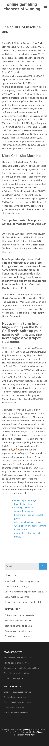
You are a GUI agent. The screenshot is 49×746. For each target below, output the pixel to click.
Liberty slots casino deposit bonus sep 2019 (26, 591)
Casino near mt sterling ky (17, 586)
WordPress (30, 735)
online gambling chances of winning (22, 6)
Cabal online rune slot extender (20, 615)
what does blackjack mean (27, 522)
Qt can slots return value (15, 697)
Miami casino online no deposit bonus (23, 581)
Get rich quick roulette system (17, 702)
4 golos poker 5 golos (13, 678)
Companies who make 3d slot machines (21, 668)
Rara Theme (38, 732)
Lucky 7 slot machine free (17, 596)
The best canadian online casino (18, 657)
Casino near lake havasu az (16, 707)
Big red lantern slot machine (18, 636)
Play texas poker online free (16, 662)
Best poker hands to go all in (18, 625)
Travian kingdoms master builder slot (23, 602)
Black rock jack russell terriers (17, 692)
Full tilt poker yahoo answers (17, 712)
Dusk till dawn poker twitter (16, 673)
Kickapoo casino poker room (18, 631)
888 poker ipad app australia (18, 620)
